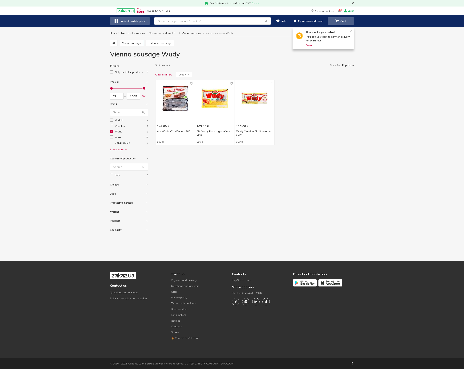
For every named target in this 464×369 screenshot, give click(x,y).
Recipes (175, 320)
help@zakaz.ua (241, 280)
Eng (168, 10)
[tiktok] (266, 301)
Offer (174, 291)
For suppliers (178, 315)
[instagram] (245, 301)
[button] (323, 11)
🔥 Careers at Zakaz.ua (185, 338)
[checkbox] (111, 71)
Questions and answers (124, 292)
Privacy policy (179, 297)
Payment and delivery (184, 280)
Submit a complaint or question (128, 298)
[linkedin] (256, 301)
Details (255, 3)
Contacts (176, 326)
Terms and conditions (184, 303)
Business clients (180, 309)
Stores (175, 332)
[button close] (353, 3)
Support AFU (154, 10)
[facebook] (235, 301)
